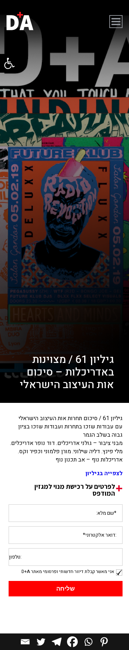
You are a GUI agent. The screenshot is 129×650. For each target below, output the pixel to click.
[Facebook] (72, 642)
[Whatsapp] (88, 642)
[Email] (25, 642)
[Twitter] (41, 642)
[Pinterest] (104, 642)
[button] (9, 63)
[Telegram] (56, 642)
